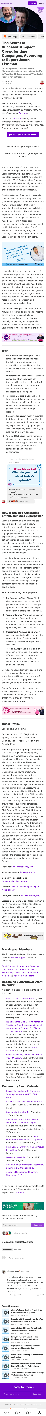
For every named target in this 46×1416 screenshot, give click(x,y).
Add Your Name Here (24, 976)
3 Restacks (23, 1233)
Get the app (32, 1409)
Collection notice (36, 1405)
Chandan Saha (13, 1271)
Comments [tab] (7, 1249)
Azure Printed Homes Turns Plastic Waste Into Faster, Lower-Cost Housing (26, 1329)
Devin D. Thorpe (7, 81)
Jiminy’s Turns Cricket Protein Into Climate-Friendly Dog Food (26, 1311)
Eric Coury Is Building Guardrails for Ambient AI (27, 1356)
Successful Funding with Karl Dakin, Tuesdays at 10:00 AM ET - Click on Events (23, 1094)
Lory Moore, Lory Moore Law (15, 969)
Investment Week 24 (15, 1157)
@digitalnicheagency (30, 895)
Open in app (12, 36)
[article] (23, 1312)
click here (19, 1192)
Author (10, 1274)
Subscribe (32, 3)
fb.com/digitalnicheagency (14, 881)
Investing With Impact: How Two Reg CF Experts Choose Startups (27, 1320)
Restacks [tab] (17, 1249)
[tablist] (12, 1249)
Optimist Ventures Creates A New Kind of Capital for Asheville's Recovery (26, 1364)
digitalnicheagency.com (22, 867)
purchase (16, 118)
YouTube (23, 113)
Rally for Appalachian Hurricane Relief (24, 1101)
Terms (27, 1405)
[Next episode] (8, 30)
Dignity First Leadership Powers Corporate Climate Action (25, 1347)
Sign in (41, 3)
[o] (6, 1313)
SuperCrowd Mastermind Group (21, 998)
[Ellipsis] (43, 1271)
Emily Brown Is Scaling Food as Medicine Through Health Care (24, 1338)
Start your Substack (18, 1409)
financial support (18, 957)
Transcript (30, 36)
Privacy (22, 1405)
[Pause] (2, 30)
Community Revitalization (18, 1112)
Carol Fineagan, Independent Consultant (21, 966)
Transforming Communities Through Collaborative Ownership (27, 1373)
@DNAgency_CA (27, 872)
